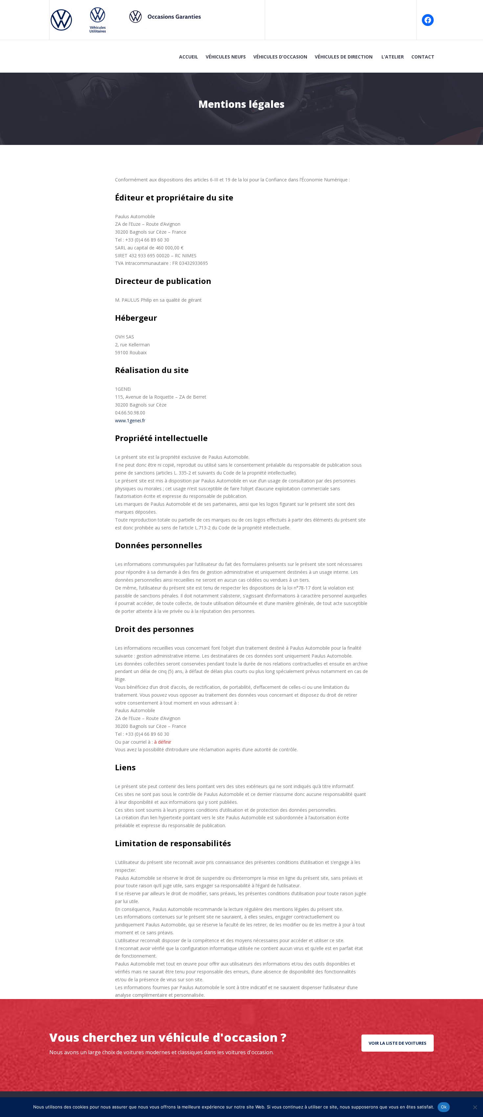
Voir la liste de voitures (397, 1043)
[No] (475, 1107)
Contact (422, 57)
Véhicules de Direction (344, 57)
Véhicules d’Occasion (280, 57)
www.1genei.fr (130, 420)
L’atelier (392, 57)
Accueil (188, 57)
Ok (444, 1106)
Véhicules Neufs (226, 57)
